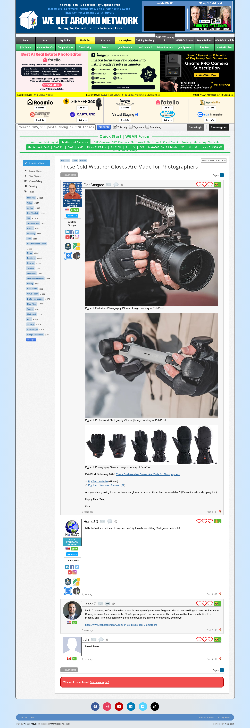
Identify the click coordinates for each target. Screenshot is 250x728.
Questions (31, 273)
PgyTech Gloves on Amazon (104, 485)
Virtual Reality (32, 293)
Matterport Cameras (75, 142)
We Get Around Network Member (76, 256)
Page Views (110, 94)
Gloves (83, 160)
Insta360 (153, 147)
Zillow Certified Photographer (68, 256)
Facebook (72, 232)
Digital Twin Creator (35, 298)
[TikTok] (155, 706)
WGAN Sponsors (165, 47)
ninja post (229, 723)
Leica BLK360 (210, 147)
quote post (116, 184)
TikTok (72, 237)
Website (72, 215)
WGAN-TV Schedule (224, 40)
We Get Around (30, 723)
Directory (105, 40)
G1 (220, 147)
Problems (31, 258)
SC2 (142, 147)
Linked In (67, 232)
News (29, 252)
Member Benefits (45, 47)
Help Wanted (32, 213)
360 (28, 218)
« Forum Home (69, 174)
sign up (219, 127)
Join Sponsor (185, 47)
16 (74, 658)
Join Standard (145, 47)
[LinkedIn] (131, 706)
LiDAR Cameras (100, 142)
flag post (220, 511)
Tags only (139, 127)
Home (25, 40)
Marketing (200, 142)
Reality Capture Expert (36, 243)
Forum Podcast (204, 40)
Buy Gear (204, 47)
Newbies (30, 263)
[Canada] (69, 658)
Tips (29, 238)
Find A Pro (85, 40)
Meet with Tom (224, 47)
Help (33, 717)
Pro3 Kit (58, 147)
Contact (23, 717)
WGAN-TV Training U (164, 38)
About (45, 40)
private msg (108, 184)
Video (29, 202)
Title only (122, 127)
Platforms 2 (154, 142)
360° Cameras (120, 142)
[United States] (67, 210)
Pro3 (46, 147)
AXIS (80, 147)
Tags (31, 191)
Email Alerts (208, 160)
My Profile (65, 40)
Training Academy (145, 40)
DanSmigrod (94, 184)
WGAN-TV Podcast (185, 40)
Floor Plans (32, 303)
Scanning (31, 233)
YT (219, 160)
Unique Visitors (43, 94)
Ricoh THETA (95, 147)
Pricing (30, 283)
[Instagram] (107, 706)
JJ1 (86, 639)
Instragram (77, 237)
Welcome (36, 142)
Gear (75, 160)
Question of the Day (35, 278)
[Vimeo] (143, 706)
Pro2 (70, 147)
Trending (33, 186)
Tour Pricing (85, 47)
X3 (182, 147)
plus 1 (198, 184)
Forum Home (35, 171)
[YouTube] (119, 706)
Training (186, 142)
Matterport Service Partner (68, 246)
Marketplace (125, 40)
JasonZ (90, 603)
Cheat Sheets (171, 142)
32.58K (74, 210)
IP (216, 511)
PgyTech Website (98, 481)
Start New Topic (37, 163)
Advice (30, 207)
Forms (105, 47)
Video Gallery (35, 181)
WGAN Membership (125, 150)
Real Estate (32, 288)
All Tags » (31, 339)
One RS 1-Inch (169, 147)
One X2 (193, 147)
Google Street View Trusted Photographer (76, 246)
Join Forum (25, 47)
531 (74, 622)
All (123, 485)
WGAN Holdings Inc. (59, 723)
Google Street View (35, 334)
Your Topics (35, 176)
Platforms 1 (138, 142)
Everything (155, 127)
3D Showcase (33, 223)
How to (30, 228)
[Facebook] (95, 706)
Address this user (122, 184)
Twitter (77, 232)
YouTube (67, 237)
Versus (30, 309)
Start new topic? (99, 682)
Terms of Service (206, 717)
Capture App (32, 329)
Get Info (40, 107)
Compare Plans (65, 47)
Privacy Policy (224, 717)
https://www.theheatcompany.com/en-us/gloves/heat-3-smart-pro (121, 624)
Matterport (51, 142)
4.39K (74, 548)
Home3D (91, 521)
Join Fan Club (125, 47)
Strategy (30, 324)
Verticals (213, 142)
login (195, 127)
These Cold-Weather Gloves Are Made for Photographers (148, 474)
